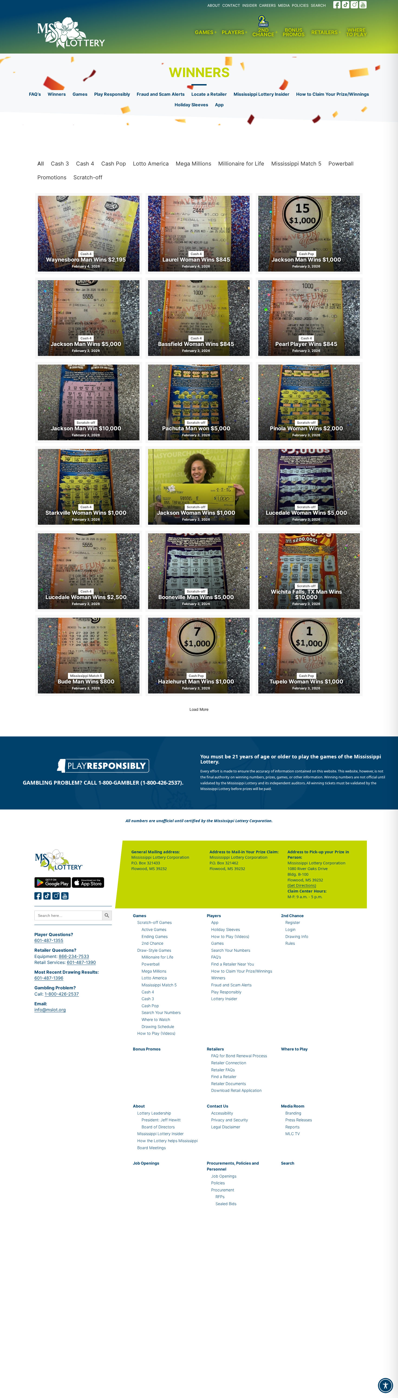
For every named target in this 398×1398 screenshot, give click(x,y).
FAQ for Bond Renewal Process (239, 1055)
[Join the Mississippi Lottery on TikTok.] (346, 4)
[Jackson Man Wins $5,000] (88, 318)
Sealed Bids (226, 1203)
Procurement (222, 1190)
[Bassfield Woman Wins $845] (199, 318)
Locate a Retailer (209, 94)
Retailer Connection (228, 1062)
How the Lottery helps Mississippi (167, 1140)
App (219, 104)
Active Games (154, 929)
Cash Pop (113, 163)
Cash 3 (60, 163)
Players (233, 32)
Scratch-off (87, 177)
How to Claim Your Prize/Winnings (332, 94)
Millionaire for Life (241, 163)
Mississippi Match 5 (296, 163)
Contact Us (217, 1106)
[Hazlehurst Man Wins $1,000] (199, 655)
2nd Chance (263, 32)
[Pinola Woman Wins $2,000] (309, 402)
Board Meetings (151, 1147)
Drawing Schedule (158, 1026)
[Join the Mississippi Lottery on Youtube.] (363, 4)
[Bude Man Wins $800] (88, 655)
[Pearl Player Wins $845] (309, 318)
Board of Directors (158, 1127)
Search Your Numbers (161, 1012)
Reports (292, 1127)
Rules (290, 943)
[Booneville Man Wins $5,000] (199, 571)
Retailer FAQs (223, 1069)
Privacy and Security (229, 1120)
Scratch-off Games (154, 922)
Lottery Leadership (154, 1113)
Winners (57, 94)
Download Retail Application (236, 1090)
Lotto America (151, 163)
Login (290, 929)
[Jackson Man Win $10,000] (88, 402)
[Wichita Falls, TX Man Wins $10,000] (309, 571)
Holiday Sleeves (191, 104)
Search (287, 1163)
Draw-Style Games (154, 950)
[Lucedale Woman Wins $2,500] (88, 571)
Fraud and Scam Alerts (161, 94)
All (40, 163)
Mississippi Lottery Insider (261, 94)
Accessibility (222, 1113)
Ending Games (155, 936)
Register (292, 922)
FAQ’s (35, 94)
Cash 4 (85, 163)
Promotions (51, 177)
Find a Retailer (223, 1076)
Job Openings (146, 1163)
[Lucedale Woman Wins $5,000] (309, 487)
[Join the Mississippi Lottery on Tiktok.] (47, 896)
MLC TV (292, 1133)
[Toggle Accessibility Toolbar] (386, 1386)
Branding (293, 1113)
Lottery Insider (224, 998)
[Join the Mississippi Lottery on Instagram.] (354, 4)
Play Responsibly (112, 94)
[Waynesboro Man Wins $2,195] (88, 234)
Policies (218, 1183)
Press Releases (298, 1120)
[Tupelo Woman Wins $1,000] (309, 655)
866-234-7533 (74, 956)
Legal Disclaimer (225, 1127)
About (139, 1106)
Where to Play (356, 32)
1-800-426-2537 (62, 994)
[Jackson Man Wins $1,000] (309, 234)
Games (204, 32)
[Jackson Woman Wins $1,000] (199, 487)
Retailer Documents (228, 1083)
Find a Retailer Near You (232, 964)
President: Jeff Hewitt (161, 1120)
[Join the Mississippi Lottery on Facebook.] (337, 4)
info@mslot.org (50, 1009)
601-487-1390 (81, 962)
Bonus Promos (294, 32)
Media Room (292, 1106)
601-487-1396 (48, 978)
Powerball (341, 163)
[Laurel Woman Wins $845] (199, 234)
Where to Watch (156, 1019)
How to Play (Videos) (156, 1033)
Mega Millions (193, 163)
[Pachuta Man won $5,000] (199, 402)
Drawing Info (296, 936)
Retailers (324, 32)
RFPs (220, 1196)
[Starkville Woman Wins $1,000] (88, 487)
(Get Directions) (302, 885)
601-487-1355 (48, 940)
